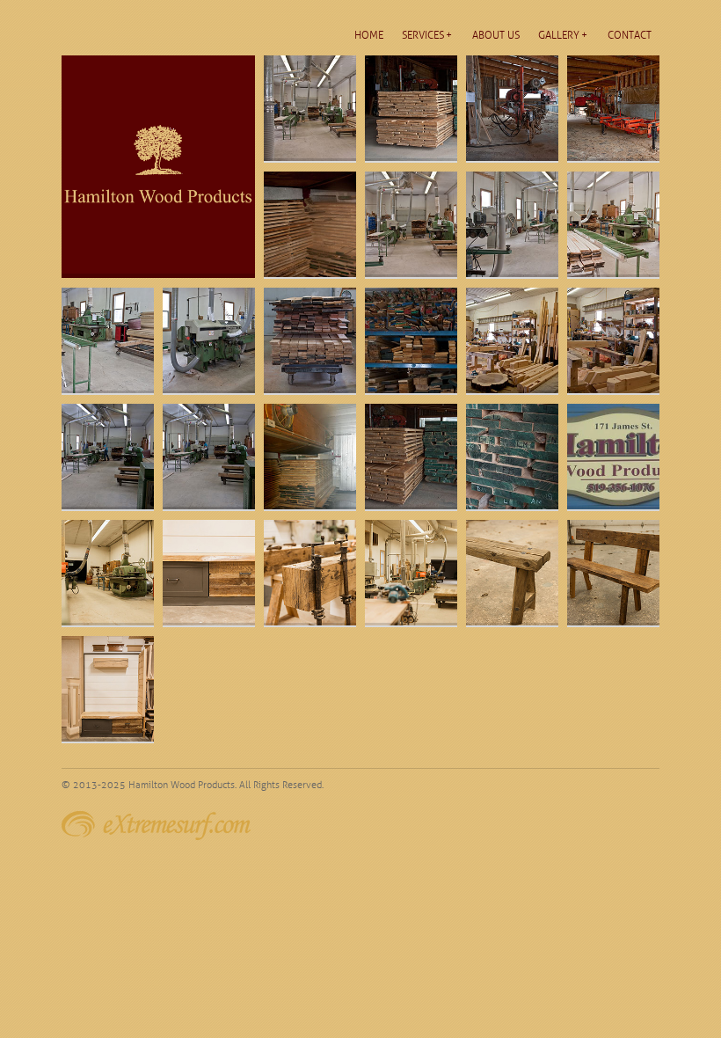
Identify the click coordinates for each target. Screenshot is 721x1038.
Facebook (654, 784)
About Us (496, 35)
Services (423, 35)
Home (368, 35)
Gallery (558, 35)
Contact (630, 35)
